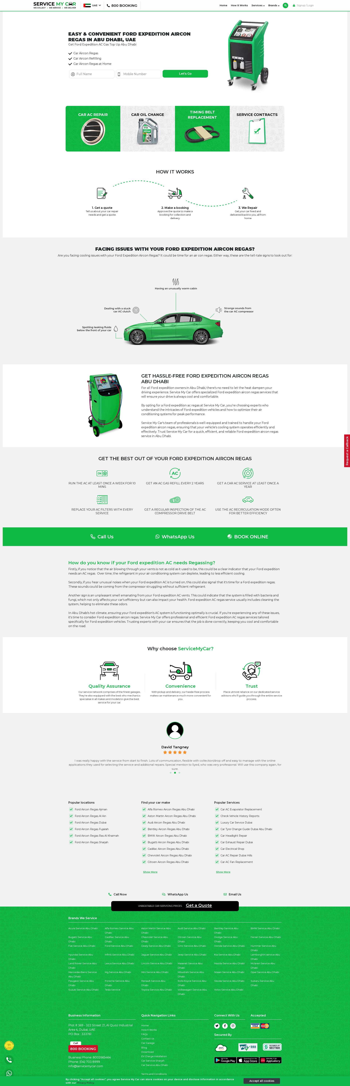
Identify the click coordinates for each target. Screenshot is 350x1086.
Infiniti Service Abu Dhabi (119, 954)
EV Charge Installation (154, 1056)
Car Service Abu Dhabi (154, 1065)
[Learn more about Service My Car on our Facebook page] (225, 1026)
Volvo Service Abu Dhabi (228, 989)
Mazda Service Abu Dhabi (229, 963)
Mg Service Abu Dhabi (118, 972)
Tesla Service (112, 989)
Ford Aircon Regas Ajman (91, 809)
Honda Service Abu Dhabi (229, 946)
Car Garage (148, 1043)
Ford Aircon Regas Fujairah (92, 829)
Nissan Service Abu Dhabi (229, 972)
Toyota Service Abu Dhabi (156, 989)
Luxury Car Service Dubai (236, 822)
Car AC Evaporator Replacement (241, 809)
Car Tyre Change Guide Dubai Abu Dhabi (246, 829)
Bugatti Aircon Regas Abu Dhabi (168, 842)
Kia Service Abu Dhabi (227, 954)
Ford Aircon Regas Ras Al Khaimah (97, 835)
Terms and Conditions (154, 1074)
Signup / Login (305, 5)
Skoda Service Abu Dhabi (229, 981)
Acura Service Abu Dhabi (83, 928)
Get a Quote (199, 905)
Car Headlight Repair (234, 835)
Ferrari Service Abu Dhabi (266, 937)
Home (224, 5)
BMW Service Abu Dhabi (265, 928)
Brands (273, 5)
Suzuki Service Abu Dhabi (83, 989)
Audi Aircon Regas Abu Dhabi (166, 822)
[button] (170, 773)
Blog (144, 1047)
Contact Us (147, 1038)
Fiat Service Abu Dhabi (81, 946)
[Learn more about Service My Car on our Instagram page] (233, 1026)
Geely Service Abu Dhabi (156, 946)
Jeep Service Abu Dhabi (192, 954)
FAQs (144, 1034)
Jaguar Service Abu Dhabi (156, 954)
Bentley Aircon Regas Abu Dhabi (168, 829)
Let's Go (185, 73)
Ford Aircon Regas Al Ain (90, 816)
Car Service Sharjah (152, 1060)
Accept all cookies (261, 1081)
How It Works (239, 5)
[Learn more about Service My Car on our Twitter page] (217, 1026)
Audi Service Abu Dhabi (192, 928)
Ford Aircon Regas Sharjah (91, 842)
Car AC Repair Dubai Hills (236, 855)
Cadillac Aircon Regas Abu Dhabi (168, 849)
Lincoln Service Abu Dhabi (156, 963)
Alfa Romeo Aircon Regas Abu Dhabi (171, 809)
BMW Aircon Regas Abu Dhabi (167, 835)
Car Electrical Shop (232, 849)
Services (257, 5)
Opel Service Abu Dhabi (265, 972)
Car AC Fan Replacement (237, 862)
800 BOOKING (83, 1048)
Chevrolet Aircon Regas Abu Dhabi (170, 855)
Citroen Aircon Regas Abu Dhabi (168, 862)
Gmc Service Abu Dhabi (192, 946)
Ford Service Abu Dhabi (119, 946)
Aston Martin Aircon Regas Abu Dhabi (172, 816)
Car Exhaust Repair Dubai (237, 842)
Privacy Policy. (86, 1082)
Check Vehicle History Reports (240, 816)
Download (147, 1052)
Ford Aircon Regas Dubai (90, 822)
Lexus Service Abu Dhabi (119, 963)
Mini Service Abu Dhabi (154, 972)
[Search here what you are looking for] (285, 5)
